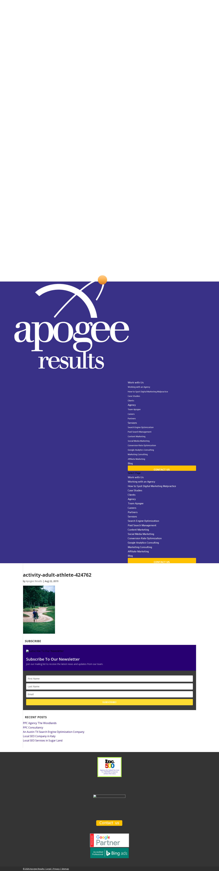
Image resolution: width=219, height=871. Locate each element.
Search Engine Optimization (141, 427)
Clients (131, 400)
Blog (130, 463)
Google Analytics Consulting (141, 450)
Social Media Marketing (139, 441)
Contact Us (162, 469)
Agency (132, 499)
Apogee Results (34, 581)
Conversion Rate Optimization (142, 445)
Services (132, 516)
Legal (48, 868)
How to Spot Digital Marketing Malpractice (148, 391)
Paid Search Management (140, 432)
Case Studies (134, 396)
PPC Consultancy (33, 727)
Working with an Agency (139, 387)
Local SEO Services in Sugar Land (42, 740)
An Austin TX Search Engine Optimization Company (53, 732)
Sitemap (65, 868)
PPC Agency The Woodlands (40, 723)
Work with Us (136, 477)
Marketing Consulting (138, 454)
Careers (131, 414)
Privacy (56, 868)
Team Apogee (134, 409)
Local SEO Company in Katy (39, 736)
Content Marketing (136, 436)
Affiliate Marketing (136, 459)
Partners (132, 418)
